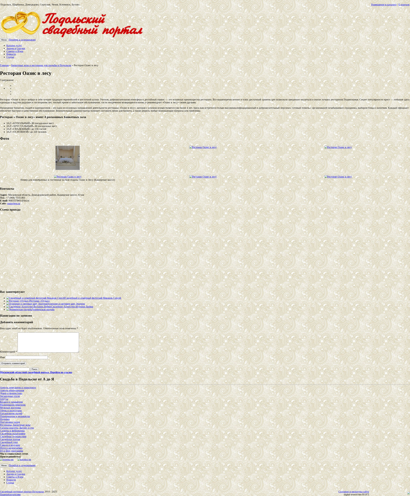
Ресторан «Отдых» (39, 300)
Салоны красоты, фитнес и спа (17, 427)
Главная (4, 65)
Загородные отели (10, 396)
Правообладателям (10, 494)
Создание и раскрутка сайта (353, 491)
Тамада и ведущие (10, 445)
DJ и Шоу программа (11, 450)
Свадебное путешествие (13, 436)
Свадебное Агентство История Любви (72, 306)
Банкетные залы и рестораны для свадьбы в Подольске (41, 65)
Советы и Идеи (14, 51)
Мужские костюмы (10, 407)
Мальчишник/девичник (13, 404)
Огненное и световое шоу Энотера (66, 303)
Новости (11, 54)
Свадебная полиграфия (12, 433)
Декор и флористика (11, 393)
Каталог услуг (14, 45)
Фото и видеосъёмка (11, 448)
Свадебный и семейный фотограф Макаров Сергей (93, 298)
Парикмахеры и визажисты (15, 416)
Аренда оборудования (12, 390)
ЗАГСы (4, 399)
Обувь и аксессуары (11, 410)
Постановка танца (10, 422)
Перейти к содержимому (22, 39)
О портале (404, 4)
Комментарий (8, 351)
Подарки (5, 419)
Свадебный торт (9, 442)
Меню (4, 40)
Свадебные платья (10, 439)
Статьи (10, 57)
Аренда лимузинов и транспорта (18, 387)
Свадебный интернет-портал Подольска (22, 491)
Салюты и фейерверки (12, 430)
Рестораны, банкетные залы (15, 425)
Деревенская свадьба (43, 309)
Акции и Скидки (15, 48)
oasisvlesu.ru (13, 203)
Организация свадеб (11, 413)
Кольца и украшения (11, 402)
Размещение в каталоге (384, 4)
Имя (2, 357)
